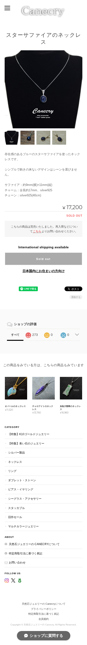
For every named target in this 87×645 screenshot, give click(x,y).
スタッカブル (16, 507)
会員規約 (44, 619)
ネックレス (15, 461)
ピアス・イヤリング (20, 489)
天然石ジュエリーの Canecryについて (34, 544)
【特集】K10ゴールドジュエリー (28, 434)
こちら (37, 231)
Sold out (43, 259)
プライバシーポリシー (43, 608)
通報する (76, 297)
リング (12, 470)
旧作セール (15, 517)
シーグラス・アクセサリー (25, 498)
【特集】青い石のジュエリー (26, 443)
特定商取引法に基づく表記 (25, 553)
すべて (15, 334)
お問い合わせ (17, 562)
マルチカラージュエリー (23, 526)
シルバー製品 (16, 452)
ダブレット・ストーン (22, 480)
